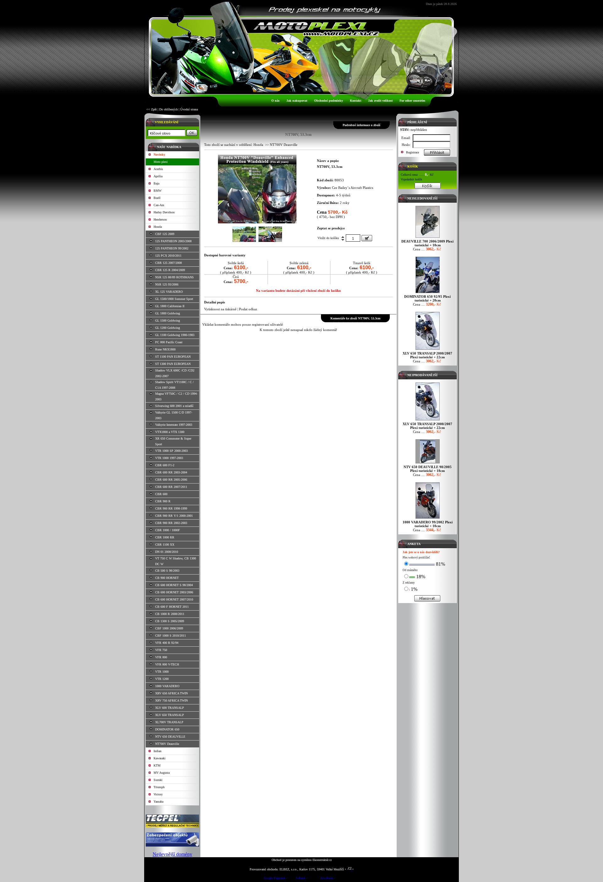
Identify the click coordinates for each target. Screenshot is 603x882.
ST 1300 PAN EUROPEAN (173, 364)
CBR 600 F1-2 (164, 465)
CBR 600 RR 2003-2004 (171, 472)
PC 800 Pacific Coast (168, 342)
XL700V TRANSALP (169, 722)
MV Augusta (162, 772)
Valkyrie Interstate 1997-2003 (173, 424)
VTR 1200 (162, 679)
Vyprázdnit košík (411, 179)
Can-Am (159, 205)
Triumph (159, 787)
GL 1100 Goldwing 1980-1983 (174, 335)
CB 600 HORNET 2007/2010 (174, 599)
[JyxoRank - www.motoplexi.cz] (327, 879)
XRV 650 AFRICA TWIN (171, 693)
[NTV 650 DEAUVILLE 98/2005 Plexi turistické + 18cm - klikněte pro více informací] (427, 463)
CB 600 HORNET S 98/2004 (174, 585)
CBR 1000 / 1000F (167, 530)
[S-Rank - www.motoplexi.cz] (301, 879)
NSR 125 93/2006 (166, 284)
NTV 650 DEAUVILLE (170, 736)
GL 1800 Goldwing (167, 313)
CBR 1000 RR (164, 537)
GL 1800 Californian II (169, 306)
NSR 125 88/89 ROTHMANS (174, 277)
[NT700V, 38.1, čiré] (257, 222)
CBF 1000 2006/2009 (169, 628)
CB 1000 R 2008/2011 (169, 614)
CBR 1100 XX (164, 544)
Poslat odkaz (248, 309)
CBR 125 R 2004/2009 (170, 270)
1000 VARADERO (167, 686)
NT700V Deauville (167, 744)
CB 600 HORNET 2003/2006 (174, 592)
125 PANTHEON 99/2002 (171, 248)
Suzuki (158, 780)
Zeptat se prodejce (331, 228)
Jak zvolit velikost (380, 100)
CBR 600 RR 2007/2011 (171, 487)
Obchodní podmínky (328, 100)
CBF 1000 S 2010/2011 (170, 635)
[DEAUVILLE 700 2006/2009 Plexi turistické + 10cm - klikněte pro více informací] (427, 237)
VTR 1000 (162, 671)
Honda (158, 226)
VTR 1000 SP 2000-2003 (171, 450)
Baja (156, 183)
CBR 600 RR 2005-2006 (171, 479)
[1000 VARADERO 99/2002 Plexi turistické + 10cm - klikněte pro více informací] (427, 518)
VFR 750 (161, 650)
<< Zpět (151, 109)
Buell (157, 198)
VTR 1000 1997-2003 (169, 458)
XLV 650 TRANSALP (169, 715)
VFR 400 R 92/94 (166, 642)
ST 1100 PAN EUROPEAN (173, 356)
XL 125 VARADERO (169, 291)
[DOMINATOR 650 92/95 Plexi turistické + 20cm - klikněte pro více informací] (427, 293)
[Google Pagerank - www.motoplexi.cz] (275, 879)
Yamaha (158, 801)
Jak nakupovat (296, 100)
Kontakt (355, 100)
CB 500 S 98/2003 (167, 570)
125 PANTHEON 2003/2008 (173, 241)
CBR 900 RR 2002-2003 (171, 523)
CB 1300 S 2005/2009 (169, 621)
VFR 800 (161, 657)
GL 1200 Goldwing (167, 327)
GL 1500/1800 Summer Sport (174, 299)
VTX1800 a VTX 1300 (169, 432)
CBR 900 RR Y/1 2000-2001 (174, 515)
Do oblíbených (168, 109)
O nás (275, 100)
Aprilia (158, 176)
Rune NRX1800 (165, 349)
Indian (157, 751)
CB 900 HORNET (167, 578)
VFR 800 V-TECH (167, 664)
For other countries (412, 100)
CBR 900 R (163, 501)
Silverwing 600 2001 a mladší (174, 406)
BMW (157, 190)
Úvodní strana (189, 109)
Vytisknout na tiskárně (220, 309)
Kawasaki (160, 758)
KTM (157, 765)
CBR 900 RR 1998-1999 (171, 508)
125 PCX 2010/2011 (168, 255)
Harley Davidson (164, 212)
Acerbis (158, 169)
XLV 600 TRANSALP (169, 707)
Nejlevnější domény (172, 854)
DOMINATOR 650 (167, 729)
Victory (158, 794)
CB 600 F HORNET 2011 (172, 606)
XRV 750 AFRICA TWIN (171, 700)
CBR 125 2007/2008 (168, 263)
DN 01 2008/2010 (166, 551)
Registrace (412, 152)
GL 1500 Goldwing (167, 320)
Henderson (160, 219)
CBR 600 (161, 494)
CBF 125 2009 (164, 234)
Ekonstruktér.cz (322, 860)
